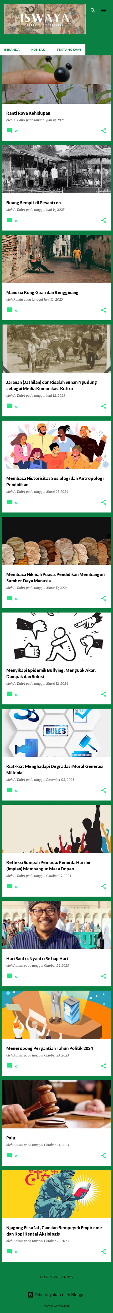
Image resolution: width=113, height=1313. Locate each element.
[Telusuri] (93, 10)
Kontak (38, 49)
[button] (103, 131)
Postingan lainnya (56, 1277)
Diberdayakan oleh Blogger (60, 1295)
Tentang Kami (68, 49)
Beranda (12, 49)
